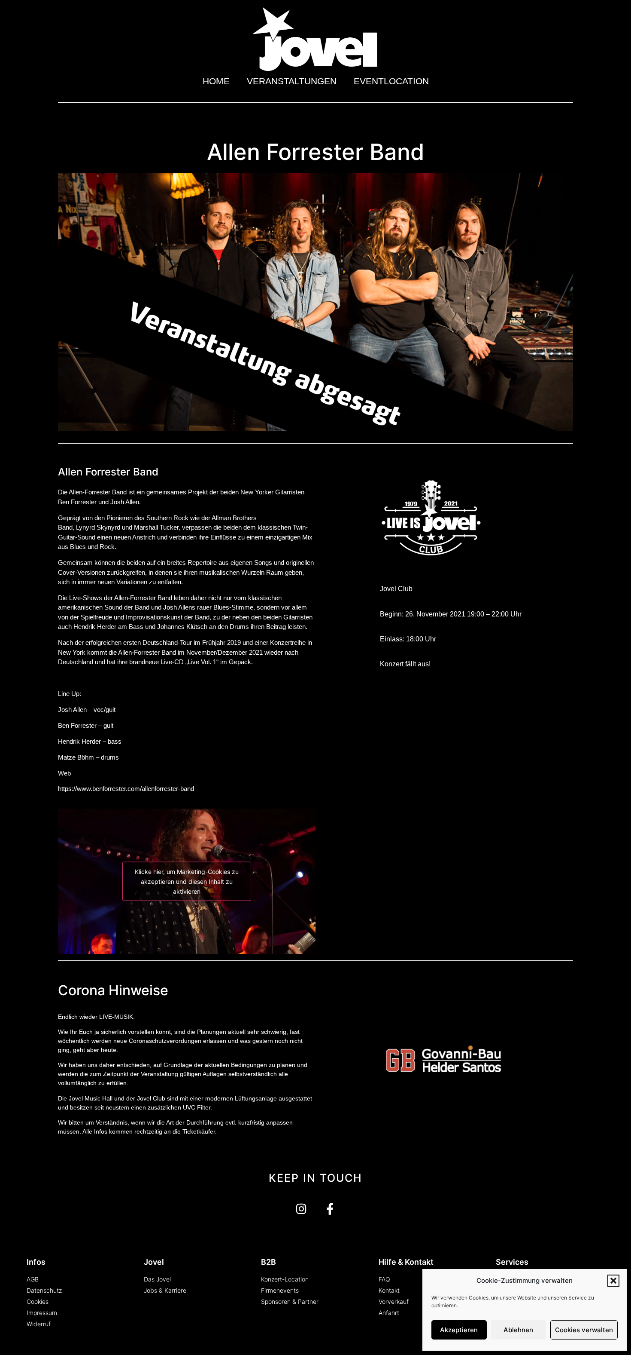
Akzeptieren (459, 1330)
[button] (613, 1280)
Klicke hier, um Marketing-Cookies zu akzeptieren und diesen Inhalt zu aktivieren (187, 881)
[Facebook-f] (330, 1208)
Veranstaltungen (292, 81)
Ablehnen (518, 1330)
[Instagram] (301, 1208)
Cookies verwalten (584, 1330)
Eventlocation (391, 81)
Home (216, 81)
